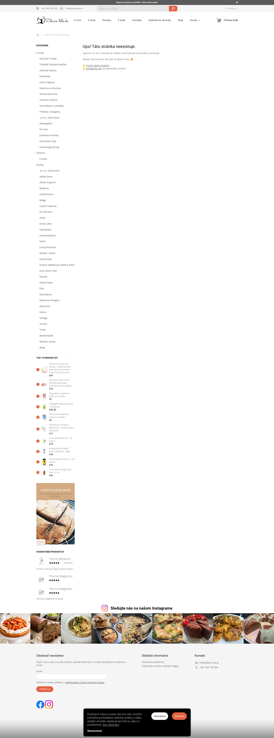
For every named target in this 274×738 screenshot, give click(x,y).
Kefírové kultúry (48, 70)
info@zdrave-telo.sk (209, 662)
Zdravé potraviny (49, 93)
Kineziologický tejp (49, 147)
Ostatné (40, 152)
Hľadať (173, 8)
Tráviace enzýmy (48, 99)
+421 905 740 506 (208, 667)
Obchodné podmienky (153, 662)
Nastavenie (94, 731)
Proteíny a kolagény (50, 111)
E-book (43, 158)
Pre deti (44, 129)
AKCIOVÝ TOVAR (48, 58)
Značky (40, 164)
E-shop (40, 52)
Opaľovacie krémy (49, 135)
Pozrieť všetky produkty (97, 65)
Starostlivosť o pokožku (52, 105)
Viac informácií (111, 724)
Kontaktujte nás (94, 68)
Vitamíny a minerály (50, 88)
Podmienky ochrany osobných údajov (160, 666)
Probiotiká (45, 76)
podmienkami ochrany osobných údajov (84, 682)
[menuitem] (77, 20)
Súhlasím (179, 716)
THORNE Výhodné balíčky (53, 64)
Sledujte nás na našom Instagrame (141, 608)
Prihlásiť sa (45, 689)
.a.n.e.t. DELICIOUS (50, 117)
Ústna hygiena (47, 82)
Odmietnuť (160, 716)
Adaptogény (46, 123)
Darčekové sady (48, 141)
